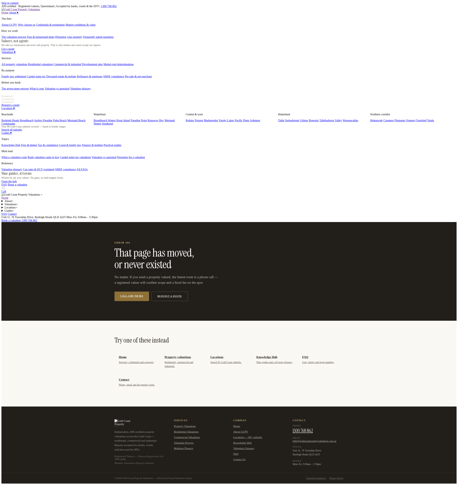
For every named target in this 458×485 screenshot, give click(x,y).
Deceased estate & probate (61, 76)
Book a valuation (17, 184)
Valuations (8, 52)
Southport (107, 123)
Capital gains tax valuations (75, 157)
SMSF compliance (113, 76)
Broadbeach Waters (105, 120)
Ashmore (255, 120)
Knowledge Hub (10, 145)
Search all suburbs (11, 129)
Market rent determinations (118, 64)
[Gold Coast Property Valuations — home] (20, 9)
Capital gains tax (36, 76)
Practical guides (112, 145)
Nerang (199, 120)
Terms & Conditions (316, 478)
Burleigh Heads (10, 120)
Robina (190, 120)
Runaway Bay (156, 120)
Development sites (92, 64)
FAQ (4, 184)
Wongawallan (350, 120)
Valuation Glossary (243, 448)
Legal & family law (70, 145)
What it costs (37, 88)
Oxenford (421, 120)
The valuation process (13, 36)
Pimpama (399, 120)
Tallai (281, 120)
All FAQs (82, 169)
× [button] (41, 194)
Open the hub (9, 181)
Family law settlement (13, 76)
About (14, 12)
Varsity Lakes (226, 120)
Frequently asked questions (98, 36)
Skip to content (9, 2)
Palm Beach (60, 120)
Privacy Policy (336, 478)
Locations (8, 108)
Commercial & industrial (67, 64)
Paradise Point (139, 120)
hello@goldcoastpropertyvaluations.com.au (314, 441)
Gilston (304, 120)
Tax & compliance (48, 145)
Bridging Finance (183, 448)
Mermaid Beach (76, 120)
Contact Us (239, 459)
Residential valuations (40, 64)
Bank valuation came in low (43, 157)
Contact (12, 213)
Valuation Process (184, 442)
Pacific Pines (242, 120)
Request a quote (10, 105)
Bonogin (314, 120)
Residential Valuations (186, 431)
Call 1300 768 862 (131, 296)
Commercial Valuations (187, 437)
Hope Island (123, 120)
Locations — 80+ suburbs (247, 437)
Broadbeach (26, 120)
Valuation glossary (80, 88)
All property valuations (14, 64)
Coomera (388, 120)
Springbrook (292, 120)
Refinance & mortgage (90, 76)
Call (3, 191)
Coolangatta (8, 123)
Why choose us (26, 24)
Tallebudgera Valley (330, 120)
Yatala (430, 120)
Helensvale (376, 120)
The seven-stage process (15, 88)
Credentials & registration (50, 24)
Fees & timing (29, 145)
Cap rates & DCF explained (38, 169)
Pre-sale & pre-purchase (138, 76)
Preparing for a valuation (131, 157)
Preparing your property (68, 36)
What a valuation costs (14, 157)
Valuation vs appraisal (57, 88)
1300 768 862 (109, 6)
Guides (6, 132)
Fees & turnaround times (41, 36)
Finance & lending (92, 145)
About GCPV (9, 24)
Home (4, 12)
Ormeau (410, 120)
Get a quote (7, 48)
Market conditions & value (80, 24)
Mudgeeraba (211, 120)
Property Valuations (185, 426)
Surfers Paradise (43, 120)
